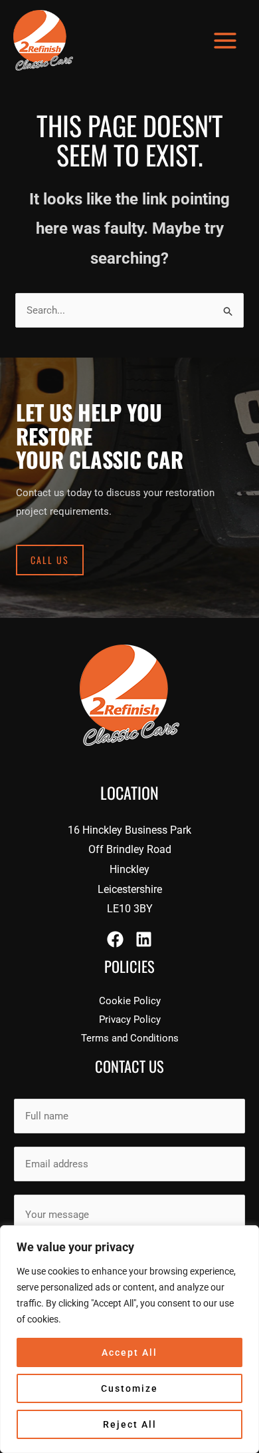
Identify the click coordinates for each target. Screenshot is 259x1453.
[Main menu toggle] (225, 40)
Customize (129, 1388)
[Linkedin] (143, 939)
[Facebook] (115, 939)
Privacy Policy (130, 1019)
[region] (129, 1339)
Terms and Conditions (130, 1038)
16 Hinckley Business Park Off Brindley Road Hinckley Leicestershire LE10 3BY (129, 870)
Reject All (130, 1424)
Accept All (129, 1352)
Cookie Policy (130, 1001)
